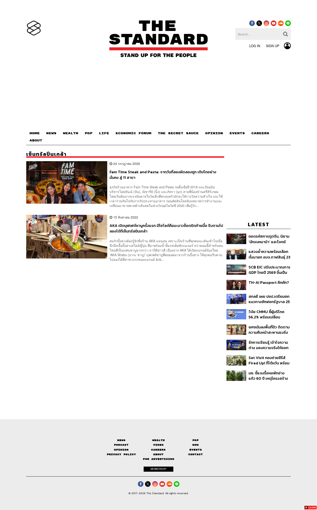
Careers (158, 449)
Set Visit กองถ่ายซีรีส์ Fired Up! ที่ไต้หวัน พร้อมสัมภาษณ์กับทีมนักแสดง (269, 360)
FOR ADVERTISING (158, 459)
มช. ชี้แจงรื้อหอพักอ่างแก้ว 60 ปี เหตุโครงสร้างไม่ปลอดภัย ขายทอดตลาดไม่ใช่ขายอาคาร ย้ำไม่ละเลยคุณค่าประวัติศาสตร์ (268, 375)
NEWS (51, 133)
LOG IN (254, 45)
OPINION (214, 133)
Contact (195, 454)
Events (195, 449)
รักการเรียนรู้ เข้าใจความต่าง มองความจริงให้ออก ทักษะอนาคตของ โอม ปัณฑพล (268, 345)
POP (88, 133)
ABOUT (35, 140)
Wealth (158, 440)
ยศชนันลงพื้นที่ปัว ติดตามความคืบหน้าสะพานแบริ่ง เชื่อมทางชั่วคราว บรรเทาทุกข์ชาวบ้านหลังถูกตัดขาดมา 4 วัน (269, 329)
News (121, 440)
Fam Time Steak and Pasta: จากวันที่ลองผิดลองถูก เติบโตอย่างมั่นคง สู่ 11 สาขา (163, 174)
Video (158, 445)
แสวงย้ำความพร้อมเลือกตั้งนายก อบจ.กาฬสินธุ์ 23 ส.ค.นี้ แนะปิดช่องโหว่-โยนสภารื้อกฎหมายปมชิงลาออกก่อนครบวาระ (269, 254)
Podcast (121, 445)
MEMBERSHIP (158, 469)
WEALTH (70, 133)
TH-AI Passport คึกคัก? (269, 282)
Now (195, 445)
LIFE (104, 133)
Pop (195, 440)
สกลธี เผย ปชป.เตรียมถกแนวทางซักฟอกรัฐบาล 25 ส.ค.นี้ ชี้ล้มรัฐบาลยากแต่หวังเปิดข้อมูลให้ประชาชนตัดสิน (269, 299)
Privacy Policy (121, 454)
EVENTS (237, 133)
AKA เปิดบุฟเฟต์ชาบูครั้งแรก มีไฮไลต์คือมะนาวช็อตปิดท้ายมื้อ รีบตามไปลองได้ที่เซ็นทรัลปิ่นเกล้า (166, 228)
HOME (34, 133)
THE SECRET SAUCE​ (178, 133)
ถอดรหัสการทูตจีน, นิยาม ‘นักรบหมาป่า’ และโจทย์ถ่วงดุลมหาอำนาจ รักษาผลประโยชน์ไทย (269, 239)
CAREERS (260, 133)
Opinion (121, 449)
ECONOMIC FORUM (133, 133)
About (158, 454)
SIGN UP (272, 45)
